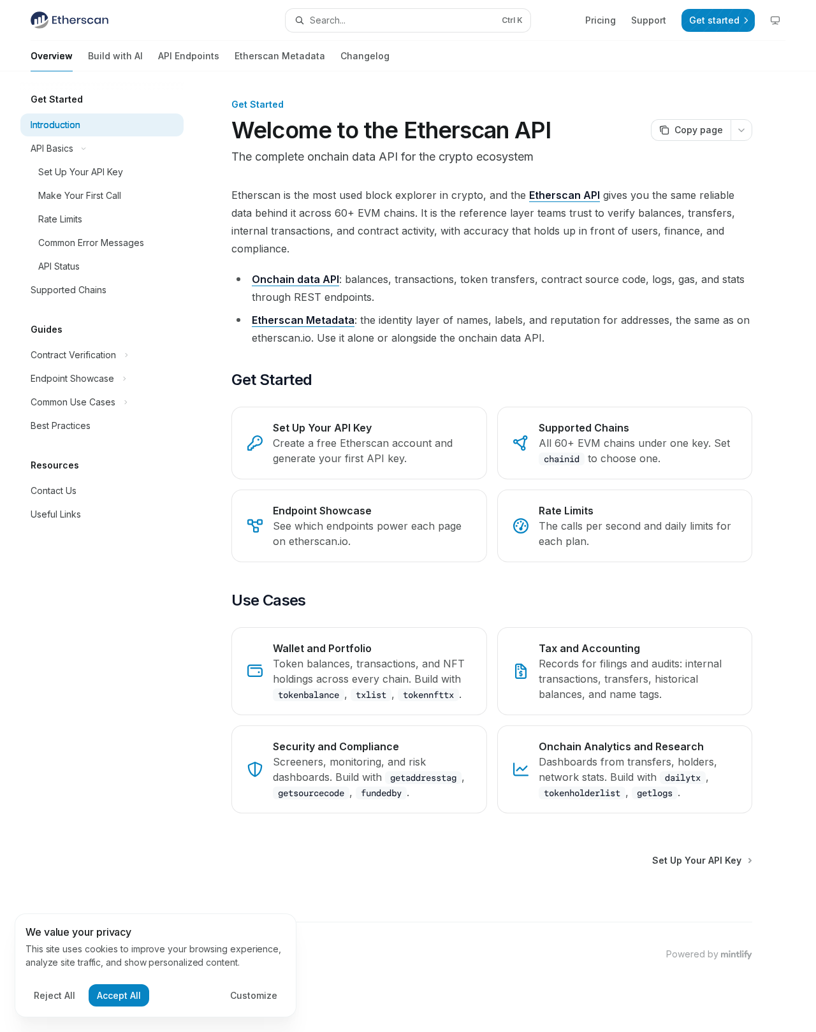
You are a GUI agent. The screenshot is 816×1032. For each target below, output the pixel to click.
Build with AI (115, 55)
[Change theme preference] (775, 20)
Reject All (54, 995)
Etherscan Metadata (280, 55)
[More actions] (741, 130)
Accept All (119, 995)
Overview (52, 55)
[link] (358, 443)
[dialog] (155, 965)
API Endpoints (188, 55)
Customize (253, 995)
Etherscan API (564, 195)
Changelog (365, 55)
